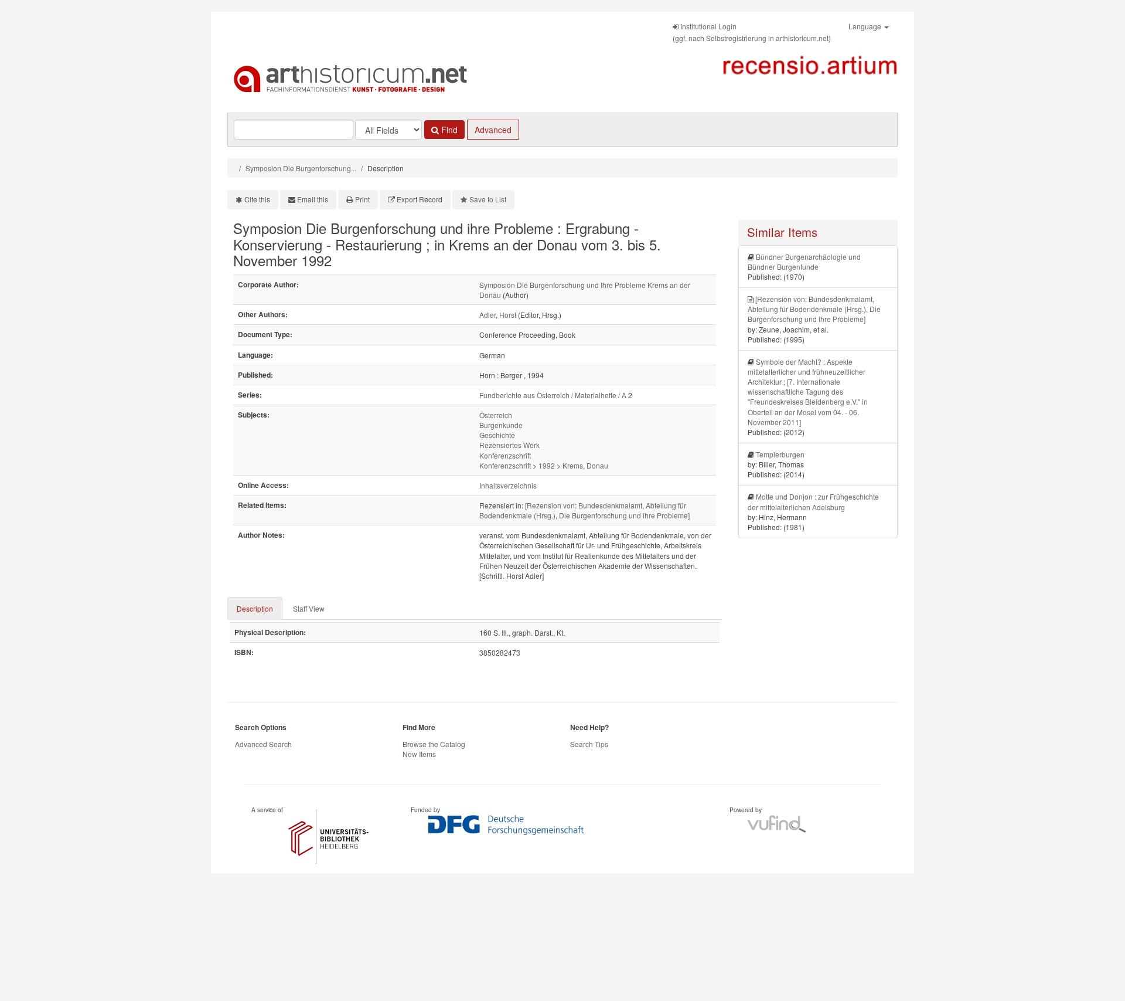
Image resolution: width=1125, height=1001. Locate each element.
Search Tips (589, 744)
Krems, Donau (585, 465)
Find (448, 129)
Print (362, 199)
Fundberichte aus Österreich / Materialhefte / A (552, 395)
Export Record (419, 199)
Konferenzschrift (505, 455)
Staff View (309, 608)
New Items (419, 754)
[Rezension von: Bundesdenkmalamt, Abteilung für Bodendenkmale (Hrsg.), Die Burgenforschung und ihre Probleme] (584, 510)
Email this (312, 199)
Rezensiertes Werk (509, 445)
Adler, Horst (497, 315)
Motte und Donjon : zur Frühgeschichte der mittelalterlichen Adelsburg (813, 501)
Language (865, 26)
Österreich (495, 415)
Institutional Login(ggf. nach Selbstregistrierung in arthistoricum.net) (752, 32)
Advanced (493, 129)
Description (255, 608)
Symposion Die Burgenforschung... (301, 168)
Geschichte (497, 435)
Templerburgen (780, 454)
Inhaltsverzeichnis (508, 485)
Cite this (257, 199)
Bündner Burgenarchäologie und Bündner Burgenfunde (804, 262)
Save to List (487, 199)
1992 (546, 465)
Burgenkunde (501, 425)
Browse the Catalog (434, 744)
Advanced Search (263, 744)
